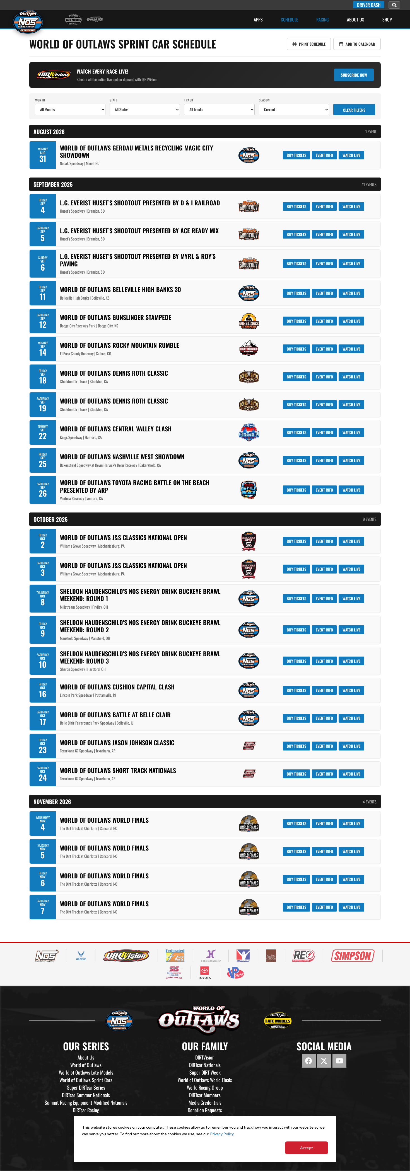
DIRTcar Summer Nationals (86, 1095)
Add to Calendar (360, 44)
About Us (355, 19)
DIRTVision (204, 1057)
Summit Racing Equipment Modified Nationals (86, 1102)
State (113, 100)
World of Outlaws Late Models (86, 1072)
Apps (258, 19)
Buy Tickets (296, 155)
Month (40, 100)
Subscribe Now (354, 75)
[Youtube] (339, 1061)
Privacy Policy (221, 1133)
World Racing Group (205, 1087)
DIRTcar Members (205, 1095)
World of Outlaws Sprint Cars (85, 1079)
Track (188, 100)
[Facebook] (309, 1061)
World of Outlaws (86, 1064)
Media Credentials (205, 1102)
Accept (306, 1147)
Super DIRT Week (205, 1072)
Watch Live (351, 155)
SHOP (387, 19)
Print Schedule (312, 44)
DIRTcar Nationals (205, 1064)
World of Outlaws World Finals (205, 1079)
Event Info (324, 155)
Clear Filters (354, 110)
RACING (322, 19)
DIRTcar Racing (86, 1110)
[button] (394, 5)
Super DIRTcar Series (86, 1087)
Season (264, 100)
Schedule (289, 19)
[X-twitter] (324, 1061)
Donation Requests (205, 1110)
